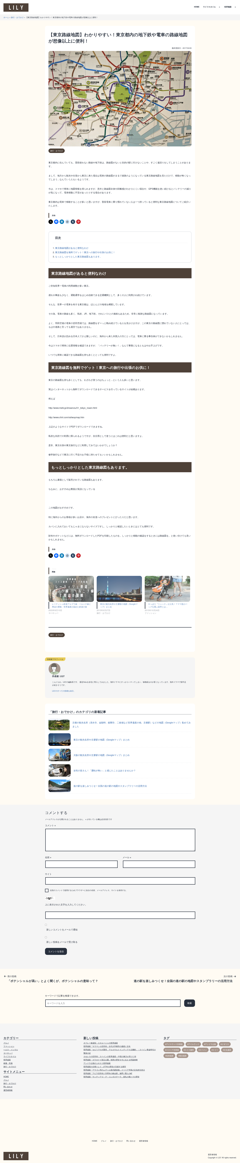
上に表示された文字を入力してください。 (66, 904)
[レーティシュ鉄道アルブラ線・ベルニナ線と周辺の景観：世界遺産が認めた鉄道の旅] (71, 589)
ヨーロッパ (7, 1053)
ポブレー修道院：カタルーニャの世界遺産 (100, 1043)
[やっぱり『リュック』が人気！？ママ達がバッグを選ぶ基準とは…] (167, 589)
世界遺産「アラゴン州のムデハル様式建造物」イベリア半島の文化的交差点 (114, 1070)
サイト (48, 874)
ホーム (6, 17)
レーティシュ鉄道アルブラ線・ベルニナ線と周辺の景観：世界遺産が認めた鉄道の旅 (71, 605)
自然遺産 (169, 1055)
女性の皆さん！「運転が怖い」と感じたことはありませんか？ (104, 770)
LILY (219, 1157)
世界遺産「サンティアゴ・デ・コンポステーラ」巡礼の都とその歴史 (111, 1076)
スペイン (203, 1050)
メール (127, 857)
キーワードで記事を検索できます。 (63, 995)
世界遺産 (228, 7)
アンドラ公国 (210, 1044)
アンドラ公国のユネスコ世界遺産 (97, 1063)
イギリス (225, 1044)
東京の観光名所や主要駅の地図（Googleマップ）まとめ (101, 739)
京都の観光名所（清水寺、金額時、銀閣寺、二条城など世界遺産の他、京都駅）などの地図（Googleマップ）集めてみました (131, 724)
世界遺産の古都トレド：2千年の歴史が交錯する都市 (104, 1066)
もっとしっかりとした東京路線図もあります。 (78, 256)
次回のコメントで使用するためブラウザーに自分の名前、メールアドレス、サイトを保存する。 (89, 890)
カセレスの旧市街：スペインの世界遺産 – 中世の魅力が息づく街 (109, 1056)
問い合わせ (7, 1086)
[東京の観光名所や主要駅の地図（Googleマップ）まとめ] (119, 589)
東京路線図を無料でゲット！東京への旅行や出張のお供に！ (85, 252)
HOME (196, 7)
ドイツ (215, 1050)
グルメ (6, 1043)
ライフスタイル (209, 7)
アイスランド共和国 (174, 1044)
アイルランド (193, 1044)
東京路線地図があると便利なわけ (71, 248)
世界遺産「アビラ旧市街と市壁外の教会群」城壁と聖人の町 (107, 1073)
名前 (48, 857)
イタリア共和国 (172, 1050)
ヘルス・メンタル (10, 1049)
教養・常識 (7, 1063)
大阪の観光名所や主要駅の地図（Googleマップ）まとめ (101, 755)
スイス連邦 (189, 1050)
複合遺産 (183, 1055)
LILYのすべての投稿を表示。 (63, 691)
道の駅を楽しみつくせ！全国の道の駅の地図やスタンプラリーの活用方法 (110, 785)
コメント (50, 825)
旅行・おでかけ (17, 17)
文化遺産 (227, 1050)
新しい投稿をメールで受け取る (62, 941)
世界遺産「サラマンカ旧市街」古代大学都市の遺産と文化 (106, 1046)
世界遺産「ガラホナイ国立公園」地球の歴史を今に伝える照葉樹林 (110, 1059)
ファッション (8, 1046)
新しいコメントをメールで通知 (62, 929)
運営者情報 (7, 1090)
